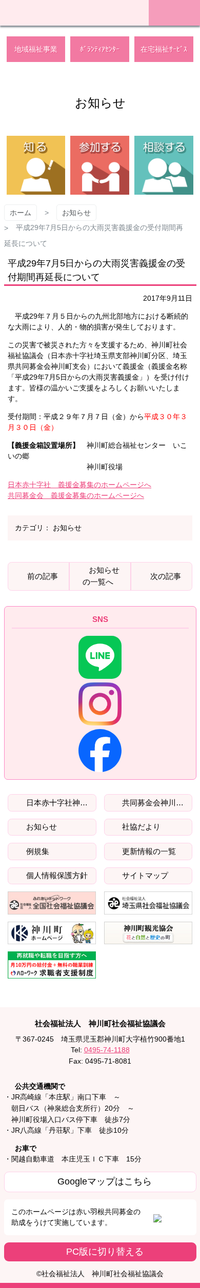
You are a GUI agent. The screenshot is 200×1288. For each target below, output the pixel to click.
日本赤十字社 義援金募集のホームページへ (79, 485)
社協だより (140, 826)
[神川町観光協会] (148, 933)
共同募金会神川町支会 (156, 802)
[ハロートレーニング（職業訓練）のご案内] (52, 965)
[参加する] (99, 165)
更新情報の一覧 (148, 851)
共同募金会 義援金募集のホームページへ (76, 495)
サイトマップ (144, 875)
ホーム (20, 213)
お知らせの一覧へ (101, 576)
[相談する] (163, 165)
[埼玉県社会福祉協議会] (148, 902)
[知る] (36, 165)
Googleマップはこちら (104, 1181)
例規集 (36, 851)
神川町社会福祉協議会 (69, 11)
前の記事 (42, 576)
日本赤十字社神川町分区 (60, 802)
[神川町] (52, 933)
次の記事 (165, 576)
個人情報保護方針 (56, 875)
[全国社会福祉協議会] (52, 902)
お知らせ (76, 213)
